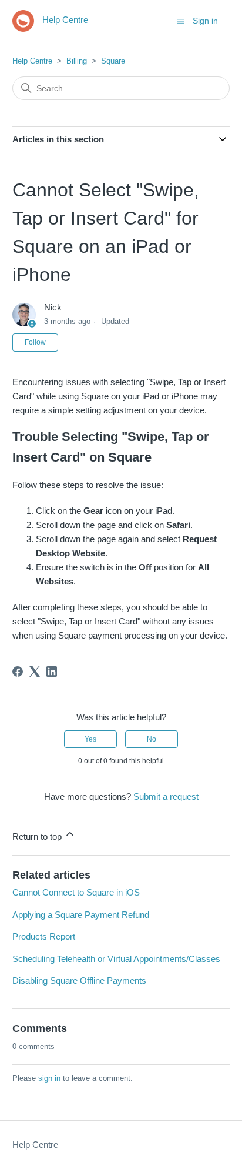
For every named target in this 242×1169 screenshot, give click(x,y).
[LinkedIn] (51, 671)
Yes (90, 739)
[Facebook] (17, 671)
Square (113, 60)
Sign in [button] (205, 20)
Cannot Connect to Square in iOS (76, 892)
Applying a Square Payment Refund (80, 915)
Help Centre (32, 60)
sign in (49, 1078)
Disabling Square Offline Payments (79, 981)
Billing (76, 60)
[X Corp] (34, 671)
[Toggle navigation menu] (180, 20)
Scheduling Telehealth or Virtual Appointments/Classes (116, 959)
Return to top (38, 836)
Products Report (43, 936)
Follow (35, 342)
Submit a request (166, 796)
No (151, 739)
